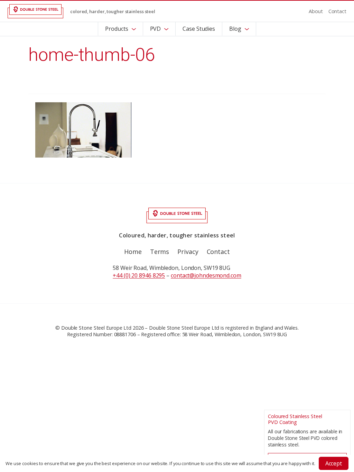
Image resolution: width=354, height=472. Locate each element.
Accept (333, 463)
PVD (155, 28)
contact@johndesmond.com (206, 275)
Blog (235, 28)
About (316, 11)
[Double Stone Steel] (35, 11)
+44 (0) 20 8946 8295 (139, 275)
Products (116, 28)
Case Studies (199, 28)
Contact (337, 11)
